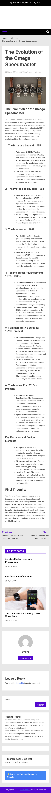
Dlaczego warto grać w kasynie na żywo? (22, 720)
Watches (29, 72)
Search (7, 700)
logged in (20, 683)
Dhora (9, 72)
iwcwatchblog (25, 790)
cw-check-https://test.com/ (18, 576)
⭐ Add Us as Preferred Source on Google (22, 775)
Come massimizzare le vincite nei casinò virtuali (24, 722)
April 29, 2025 (12, 620)
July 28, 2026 (12, 566)
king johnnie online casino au (17, 762)
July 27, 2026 (12, 581)
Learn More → (25, 658)
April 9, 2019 (19, 72)
